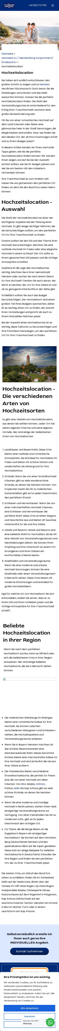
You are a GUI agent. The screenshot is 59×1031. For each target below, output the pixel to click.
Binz (23, 784)
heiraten (44, 84)
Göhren (40, 784)
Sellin (17, 788)
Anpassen (29, 1016)
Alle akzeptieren (29, 1008)
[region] (29, 1001)
